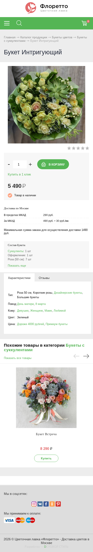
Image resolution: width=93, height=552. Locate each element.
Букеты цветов (62, 37)
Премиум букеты (56, 324)
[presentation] (19, 278)
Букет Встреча (46, 434)
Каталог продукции (33, 37)
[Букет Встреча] (46, 397)
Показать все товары (17, 358)
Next (86, 356)
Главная (10, 37)
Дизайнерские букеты (68, 292)
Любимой (60, 310)
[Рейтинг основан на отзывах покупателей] (78, 149)
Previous (76, 356)
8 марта (40, 304)
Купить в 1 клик (19, 174)
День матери (25, 304)
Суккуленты (15, 251)
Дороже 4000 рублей (30, 324)
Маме (48, 310)
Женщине (36, 310)
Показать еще (17, 265)
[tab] (19, 277)
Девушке (23, 310)
